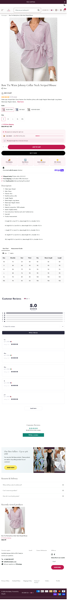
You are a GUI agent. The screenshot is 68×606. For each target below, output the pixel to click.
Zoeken (38, 10)
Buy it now (33, 153)
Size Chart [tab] (5, 248)
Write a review (33, 435)
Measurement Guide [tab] (16, 248)
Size (2, 115)
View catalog (2, 10)
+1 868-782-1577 (9, 559)
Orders (47, 581)
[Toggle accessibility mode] (64, 5)
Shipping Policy (27, 581)
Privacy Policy (5, 581)
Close (65, 2)
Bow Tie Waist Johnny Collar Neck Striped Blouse (14, 536)
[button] (9, 97)
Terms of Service (36, 581)
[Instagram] (52, 554)
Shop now (10, 467)
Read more (20, 102)
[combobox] (63, 326)
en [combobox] (27, 299)
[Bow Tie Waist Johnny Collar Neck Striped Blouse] (14, 520)
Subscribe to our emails (58, 558)
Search (30, 550)
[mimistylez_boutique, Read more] (56, 10)
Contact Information (41, 550)
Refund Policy (16, 581)
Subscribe (57, 567)
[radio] (4, 253)
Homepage (4, 15)
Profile (58, 581)
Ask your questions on (13, 564)
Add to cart (36, 147)
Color (3, 105)
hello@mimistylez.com (10, 562)
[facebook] (54, 554)
